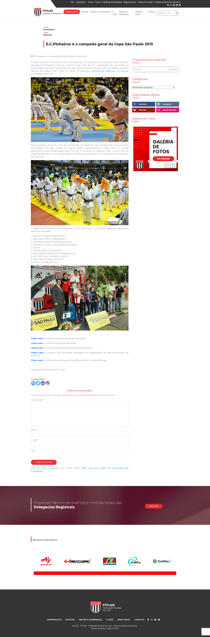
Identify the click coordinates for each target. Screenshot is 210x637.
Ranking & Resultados (112, 2)
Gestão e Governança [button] (99, 12)
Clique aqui (37, 360)
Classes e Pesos (139, 13)
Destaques (49, 29)
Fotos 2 (98, 2)
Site (33, 450)
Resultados (124, 620)
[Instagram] (47, 383)
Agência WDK (113, 628)
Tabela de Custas (145, 2)
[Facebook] (33, 383)
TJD (72, 2)
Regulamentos (129, 2)
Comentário (37, 400)
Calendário (81, 2)
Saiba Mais (153, 506)
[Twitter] (38, 383)
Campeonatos (71, 12)
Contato (151, 12)
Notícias (85, 12)
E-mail (34, 440)
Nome (34, 430)
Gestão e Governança (90, 620)
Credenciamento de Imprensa (167, 2)
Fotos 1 (91, 2)
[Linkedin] (43, 383)
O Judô (115, 13)
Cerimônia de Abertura (103, 71)
